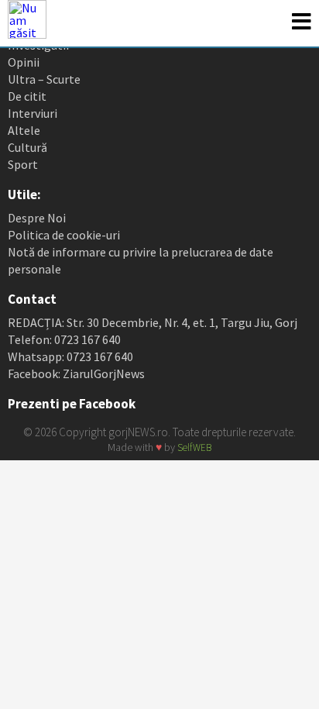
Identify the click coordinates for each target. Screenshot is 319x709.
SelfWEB (194, 447)
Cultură (27, 147)
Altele (24, 130)
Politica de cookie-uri (64, 235)
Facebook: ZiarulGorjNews (76, 373)
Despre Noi (37, 217)
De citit (27, 96)
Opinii (23, 62)
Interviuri (32, 113)
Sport (23, 164)
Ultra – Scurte (44, 79)
